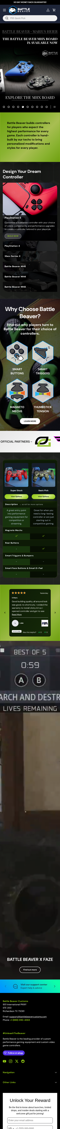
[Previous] (5, 612)
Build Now (13, 236)
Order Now (30, 67)
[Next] (55, 612)
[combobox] (30, 18)
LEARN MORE (30, 421)
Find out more (30, 969)
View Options (16, 496)
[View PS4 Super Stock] (44, 623)
